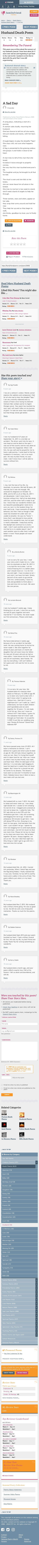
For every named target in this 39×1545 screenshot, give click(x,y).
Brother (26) (6, 1186)
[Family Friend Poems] (11, 14)
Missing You (7, 311)
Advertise (27, 1541)
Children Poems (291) (10, 1162)
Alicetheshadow (8, 1432)
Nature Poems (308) (9, 1307)
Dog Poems (8, 1504)
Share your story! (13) (12, 83)
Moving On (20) (8, 1248)
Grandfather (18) (8, 1213)
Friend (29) (6, 1205)
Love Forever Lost (9, 330)
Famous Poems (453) (10, 1284)
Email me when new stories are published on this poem (19, 1088)
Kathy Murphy (18, 310)
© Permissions (27, 257)
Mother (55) (6, 1244)
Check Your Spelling (10, 1007)
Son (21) (5, 1256)
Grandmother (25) (8, 1217)
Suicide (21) (6, 1264)
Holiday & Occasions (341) (12, 1296)
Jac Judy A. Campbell (9, 1439)
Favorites (30, 220)
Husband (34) (7, 1225)
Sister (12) (6, 1252)
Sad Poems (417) (8, 1315)
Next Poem (30, 27)
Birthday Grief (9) (8, 1182)
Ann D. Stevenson (8, 1453)
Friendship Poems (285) (11, 1288)
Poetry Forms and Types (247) (13, 1335)
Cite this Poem (14, 253)
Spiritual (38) (7, 1260)
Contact (4, 1535)
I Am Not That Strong (10, 298)
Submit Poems (8, 1372)
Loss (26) (5, 1233)
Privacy (3, 1537)
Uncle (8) (5, 1272)
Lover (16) (6, 1237)
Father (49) (6, 1201)
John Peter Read (8, 1446)
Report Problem (14, 257)
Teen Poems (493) (8, 1323)
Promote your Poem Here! (12, 1359)
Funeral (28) (6, 1209)
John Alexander (8, 1424)
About (21, 1535)
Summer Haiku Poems (12, 1494)
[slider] (29, 40)
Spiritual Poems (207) (10, 1319)
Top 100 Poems (7, 1158)
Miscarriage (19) (8, 1240)
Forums (4, 1541)
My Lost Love (7, 355)
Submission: (6, 1040)
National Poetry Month (10, 1343)
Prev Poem (9, 27)
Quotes (29, 2)
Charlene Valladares (25, 330)
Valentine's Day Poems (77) (12, 1327)
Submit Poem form (9, 1014)
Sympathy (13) (7, 1268)
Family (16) (6, 1197)
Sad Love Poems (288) (10, 1311)
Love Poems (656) (9, 1303)
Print (9, 225)
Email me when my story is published (16, 1085)
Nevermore (6, 342)
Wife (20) (5, 1276)
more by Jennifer (9, 112)
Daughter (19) (7, 1190)
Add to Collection (14, 220)
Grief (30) (5, 1221)
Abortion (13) (7, 1170)
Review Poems (22, 1372)
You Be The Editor (10, 1468)
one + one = (6, 1075)
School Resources (8, 1339)
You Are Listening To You (13, 1353)
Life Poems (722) (8, 1300)
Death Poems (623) (9, 1166)
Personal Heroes (10, 1499)
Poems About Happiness (13, 1490)
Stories (26, 1539)
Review (34, 15)
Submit (34, 11)
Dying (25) (6, 1194)
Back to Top (6, 1149)
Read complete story (12, 80)
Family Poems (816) (9, 1280)
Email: (4, 1028)
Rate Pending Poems (10, 1398)
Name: (4, 1021)
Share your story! (11, 378)
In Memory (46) (8, 1229)
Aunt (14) (5, 1174)
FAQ (20, 1537)
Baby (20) (5, 1178)
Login (4, 1411)
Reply (6, 416)
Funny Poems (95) (8, 1292)
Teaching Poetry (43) (9, 1331)
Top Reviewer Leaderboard (15, 1418)
